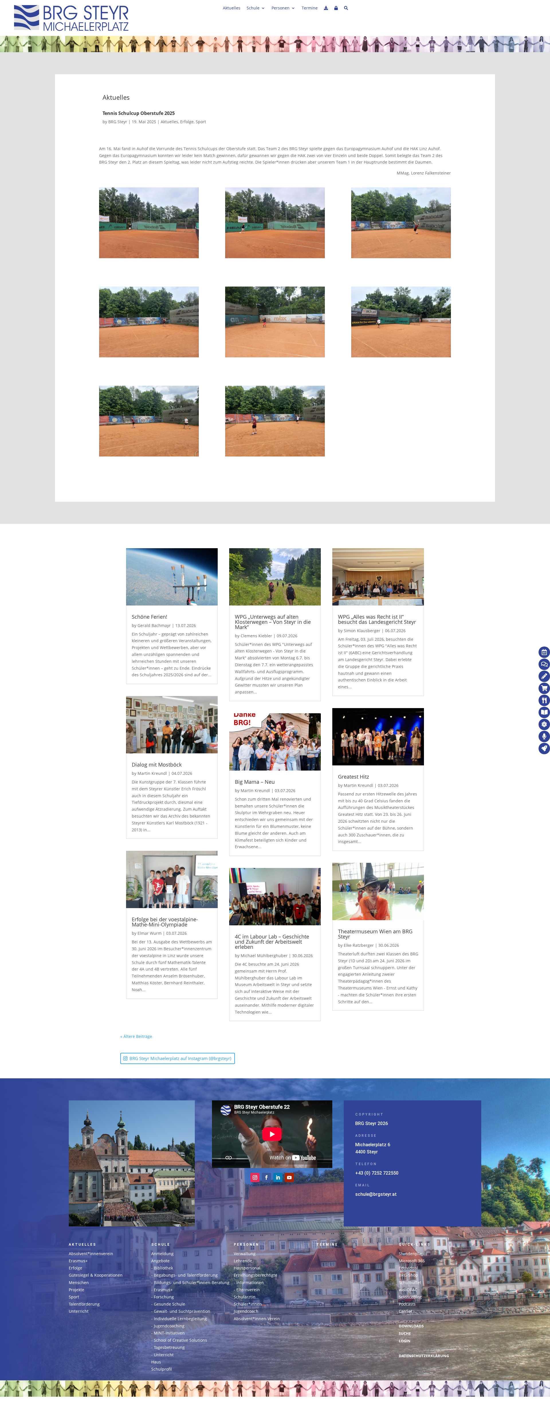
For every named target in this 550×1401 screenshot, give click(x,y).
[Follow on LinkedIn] (277, 1177)
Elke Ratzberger (359, 945)
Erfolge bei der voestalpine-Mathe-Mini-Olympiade (165, 922)
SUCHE (405, 1333)
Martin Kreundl (152, 773)
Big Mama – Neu (255, 781)
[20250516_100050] (149, 323)
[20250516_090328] (275, 223)
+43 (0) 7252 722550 (376, 1173)
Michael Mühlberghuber (264, 955)
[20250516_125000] (149, 422)
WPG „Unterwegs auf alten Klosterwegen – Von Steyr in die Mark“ (273, 621)
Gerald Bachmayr (154, 625)
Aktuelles (231, 8)
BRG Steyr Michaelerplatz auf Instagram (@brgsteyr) (180, 1058)
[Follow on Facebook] (266, 1177)
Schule (253, 8)
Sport (201, 121)
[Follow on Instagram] (255, 1177)
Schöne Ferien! (149, 616)
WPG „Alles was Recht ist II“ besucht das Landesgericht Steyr (377, 619)
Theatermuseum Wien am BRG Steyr (375, 934)
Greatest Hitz (353, 776)
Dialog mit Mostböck (157, 764)
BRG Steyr (117, 121)
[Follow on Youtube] (289, 1177)
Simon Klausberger (362, 630)
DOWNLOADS (411, 1326)
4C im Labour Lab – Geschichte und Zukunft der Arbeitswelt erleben (272, 941)
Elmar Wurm (150, 933)
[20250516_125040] (275, 422)
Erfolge (187, 121)
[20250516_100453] (401, 323)
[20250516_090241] (149, 223)
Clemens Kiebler (256, 635)
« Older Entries (166, 1036)
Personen (281, 8)
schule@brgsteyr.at (376, 1194)
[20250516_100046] (401, 223)
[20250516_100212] (275, 323)
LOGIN (404, 1341)
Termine (310, 8)
